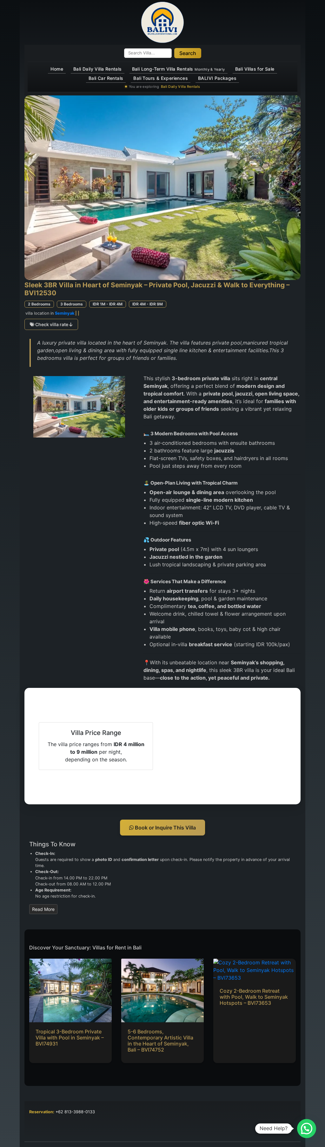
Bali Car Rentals (106, 78)
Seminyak (64, 313)
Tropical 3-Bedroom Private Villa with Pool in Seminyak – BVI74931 (70, 1037)
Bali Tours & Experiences (160, 78)
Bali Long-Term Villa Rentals (178, 69)
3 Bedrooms (71, 304)
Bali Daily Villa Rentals (97, 69)
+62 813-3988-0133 (75, 1111)
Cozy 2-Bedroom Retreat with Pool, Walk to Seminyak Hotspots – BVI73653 (254, 997)
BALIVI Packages (217, 78)
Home (56, 69)
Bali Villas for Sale (255, 69)
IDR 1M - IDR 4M (108, 304)
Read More (43, 909)
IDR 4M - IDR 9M (147, 304)
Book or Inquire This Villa (165, 827)
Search (187, 53)
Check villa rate (51, 324)
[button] (306, 1128)
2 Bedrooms (39, 304)
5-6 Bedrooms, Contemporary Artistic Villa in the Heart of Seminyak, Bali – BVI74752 (160, 1040)
